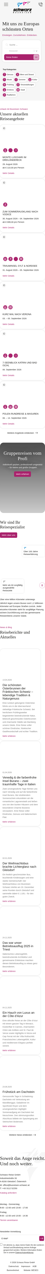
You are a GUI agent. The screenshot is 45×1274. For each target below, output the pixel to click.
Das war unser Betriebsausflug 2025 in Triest (18, 946)
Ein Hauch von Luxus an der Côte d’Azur (18, 1014)
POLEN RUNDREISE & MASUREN (20, 414)
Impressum (25, 1266)
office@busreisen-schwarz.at (16, 1185)
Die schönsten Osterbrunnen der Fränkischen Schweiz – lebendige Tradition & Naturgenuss (18, 691)
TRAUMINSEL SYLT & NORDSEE (20, 266)
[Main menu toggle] (6, 4)
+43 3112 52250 (9, 1188)
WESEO (34, 1270)
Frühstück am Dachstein (18, 1091)
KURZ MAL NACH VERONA (17, 314)
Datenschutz (14, 1266)
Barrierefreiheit (13, 1270)
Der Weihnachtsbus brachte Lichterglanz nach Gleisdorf (19, 867)
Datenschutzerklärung (24, 1252)
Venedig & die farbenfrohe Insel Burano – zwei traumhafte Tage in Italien (19, 781)
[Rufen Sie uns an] (41, 4)
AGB (34, 1266)
